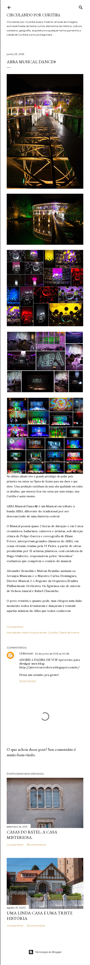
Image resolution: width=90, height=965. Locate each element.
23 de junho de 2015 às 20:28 (52, 653)
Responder (27, 681)
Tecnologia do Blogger (48, 951)
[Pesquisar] (80, 7)
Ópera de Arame (69, 632)
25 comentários (36, 925)
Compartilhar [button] (15, 626)
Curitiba (53, 632)
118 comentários (36, 844)
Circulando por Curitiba (33, 15)
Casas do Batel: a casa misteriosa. (32, 834)
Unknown (26, 653)
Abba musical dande (34, 632)
